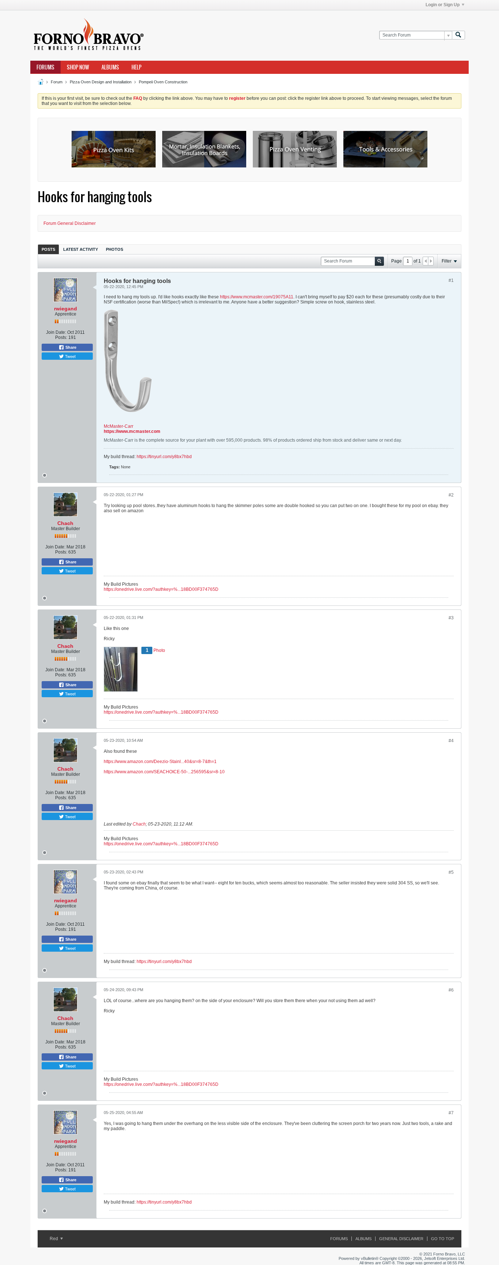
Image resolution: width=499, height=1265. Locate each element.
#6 (451, 990)
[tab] (48, 249)
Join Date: (56, 332)
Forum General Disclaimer (69, 223)
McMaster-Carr (118, 426)
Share (70, 347)
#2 (451, 495)
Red (54, 1238)
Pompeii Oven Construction (163, 82)
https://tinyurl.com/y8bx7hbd (164, 456)
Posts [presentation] (48, 249)
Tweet (70, 356)
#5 (451, 872)
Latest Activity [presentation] (80, 249)
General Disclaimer (401, 1238)
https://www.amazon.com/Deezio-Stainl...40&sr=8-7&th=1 (160, 761)
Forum (56, 82)
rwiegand (65, 308)
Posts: (61, 337)
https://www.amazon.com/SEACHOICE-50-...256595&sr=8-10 (164, 771)
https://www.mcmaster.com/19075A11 (256, 296)
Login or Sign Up (443, 4)
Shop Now (78, 67)
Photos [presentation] (114, 249)
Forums (45, 67)
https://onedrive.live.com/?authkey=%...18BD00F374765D (161, 589)
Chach (65, 523)
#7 (451, 1112)
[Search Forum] (458, 35)
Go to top (442, 1238)
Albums (110, 67)
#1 (451, 280)
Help (136, 67)
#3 (451, 617)
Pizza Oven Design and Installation (101, 82)
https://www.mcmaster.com (132, 431)
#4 (451, 740)
